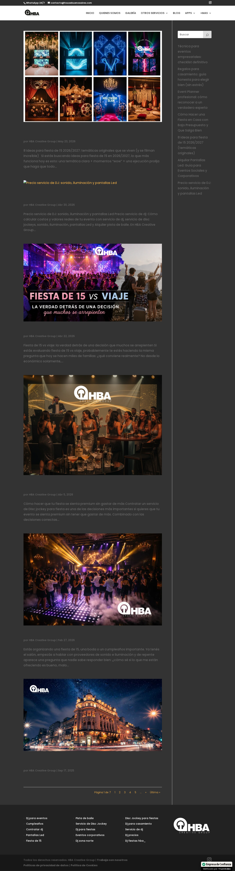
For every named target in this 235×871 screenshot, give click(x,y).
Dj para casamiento (138, 824)
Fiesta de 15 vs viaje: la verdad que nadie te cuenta (86, 329)
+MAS (204, 13)
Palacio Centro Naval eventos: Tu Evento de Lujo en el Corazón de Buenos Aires (88, 761)
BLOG (176, 13)
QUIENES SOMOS (109, 13)
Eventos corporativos (90, 835)
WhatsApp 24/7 (35, 2)
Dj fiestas (131, 841)
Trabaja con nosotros (112, 860)
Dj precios (131, 835)
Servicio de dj (134, 829)
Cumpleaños (34, 824)
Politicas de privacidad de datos (46, 865)
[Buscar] (207, 34)
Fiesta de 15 (33, 841)
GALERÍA (130, 13)
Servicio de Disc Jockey (91, 824)
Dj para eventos (36, 818)
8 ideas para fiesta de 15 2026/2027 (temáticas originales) (81, 132)
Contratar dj (34, 829)
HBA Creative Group (42, 141)
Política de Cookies (84, 865)
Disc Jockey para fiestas (141, 818)
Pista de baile (85, 818)
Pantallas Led (35, 835)
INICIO (90, 13)
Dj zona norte (84, 841)
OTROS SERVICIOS (152, 13)
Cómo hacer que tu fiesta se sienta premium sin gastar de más (91, 485)
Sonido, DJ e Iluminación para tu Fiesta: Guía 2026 (85, 633)
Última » (155, 792)
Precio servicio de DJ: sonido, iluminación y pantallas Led (88, 195)
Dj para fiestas (85, 829)
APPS (188, 13)
